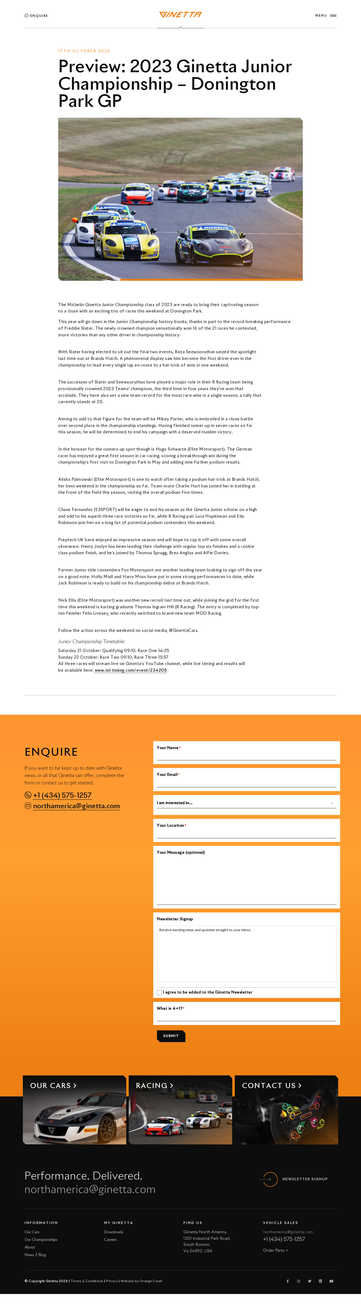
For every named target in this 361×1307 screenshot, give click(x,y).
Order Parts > (275, 1250)
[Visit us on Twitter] (310, 1281)
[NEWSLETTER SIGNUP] (270, 1179)
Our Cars (32, 1232)
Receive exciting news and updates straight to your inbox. (205, 930)
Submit (171, 1036)
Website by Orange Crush (141, 1281)
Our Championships (41, 1240)
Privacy (112, 1281)
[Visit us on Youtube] (331, 1281)
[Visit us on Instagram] (299, 1281)
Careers (110, 1240)
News (169, 41)
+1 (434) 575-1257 (62, 795)
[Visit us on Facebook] (288, 1281)
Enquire (38, 16)
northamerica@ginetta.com (76, 806)
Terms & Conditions (87, 1281)
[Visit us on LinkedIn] (321, 1281)
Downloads (113, 1232)
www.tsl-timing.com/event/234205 (131, 670)
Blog (42, 1255)
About (30, 1247)
